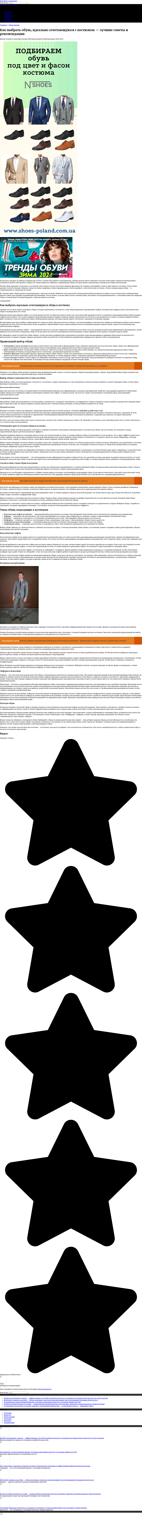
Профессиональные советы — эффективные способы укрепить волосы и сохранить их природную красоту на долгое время (56, 1398)
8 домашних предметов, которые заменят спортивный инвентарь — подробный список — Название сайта (48, 1406)
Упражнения (9, 22)
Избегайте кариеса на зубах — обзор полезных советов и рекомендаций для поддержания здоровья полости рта (51, 1400)
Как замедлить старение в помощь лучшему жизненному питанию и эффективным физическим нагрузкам (45, 1466)
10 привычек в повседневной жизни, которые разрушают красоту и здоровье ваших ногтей (42, 1402)
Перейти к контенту (8, 1)
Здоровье (7, 12)
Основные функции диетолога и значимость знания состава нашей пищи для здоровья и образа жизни (43, 1508)
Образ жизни (9, 16)
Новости (7, 14)
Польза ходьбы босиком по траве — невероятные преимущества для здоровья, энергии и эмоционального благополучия (54, 1404)
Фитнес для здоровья (9, 5)
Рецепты (7, 20)
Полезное (8, 18)
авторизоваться (44, 1389)
